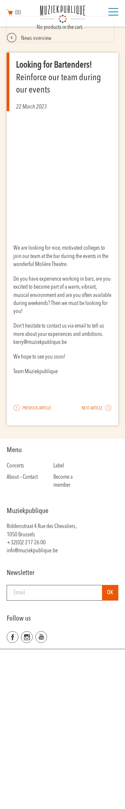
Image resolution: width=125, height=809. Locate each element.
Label (58, 466)
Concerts (15, 466)
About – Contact (22, 477)
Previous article (36, 408)
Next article (92, 408)
